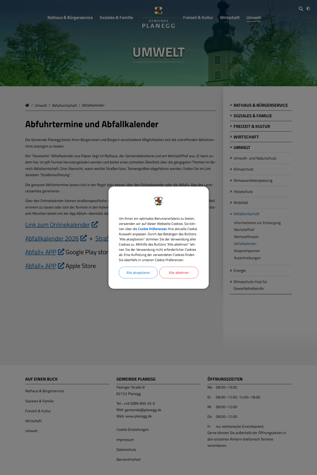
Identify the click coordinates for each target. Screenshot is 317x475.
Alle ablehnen (179, 272)
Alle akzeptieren (138, 272)
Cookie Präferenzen (152, 228)
